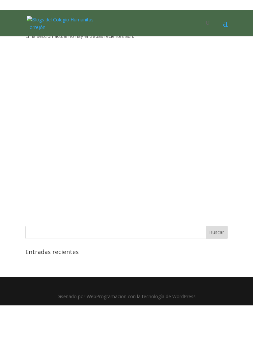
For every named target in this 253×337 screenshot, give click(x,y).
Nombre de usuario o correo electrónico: (101, 62)
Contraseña (66, 91)
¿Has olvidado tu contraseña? (126, 212)
